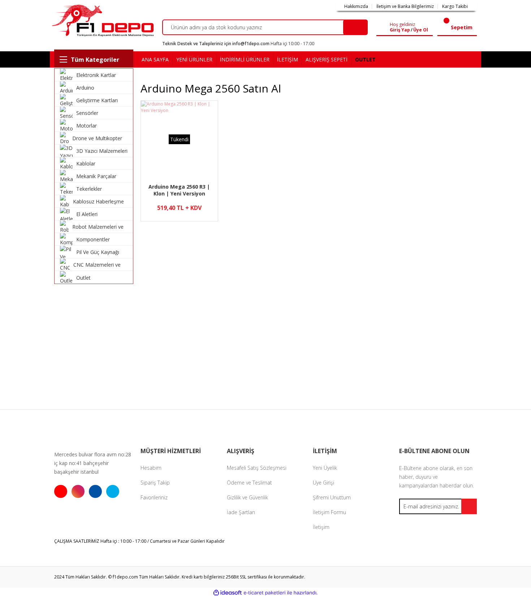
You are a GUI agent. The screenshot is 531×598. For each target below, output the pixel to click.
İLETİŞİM (287, 59)
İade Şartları (241, 512)
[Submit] (469, 506)
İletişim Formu (329, 512)
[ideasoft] (227, 592)
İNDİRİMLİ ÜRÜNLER (244, 59)
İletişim (321, 527)
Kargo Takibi (455, 6)
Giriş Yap (400, 30)
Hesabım (151, 467)
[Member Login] (384, 27)
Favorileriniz (154, 497)
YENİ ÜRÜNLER (194, 59)
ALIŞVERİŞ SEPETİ (326, 59)
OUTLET (365, 59)
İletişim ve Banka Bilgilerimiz (405, 6)
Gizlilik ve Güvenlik (247, 497)
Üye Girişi (323, 482)
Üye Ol (420, 30)
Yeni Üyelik (325, 467)
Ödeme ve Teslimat (249, 482)
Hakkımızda (356, 6)
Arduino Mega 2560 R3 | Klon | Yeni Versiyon (179, 190)
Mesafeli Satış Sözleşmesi (256, 467)
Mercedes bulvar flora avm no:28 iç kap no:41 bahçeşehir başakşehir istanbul (92, 463)
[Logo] (102, 20)
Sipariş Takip (155, 482)
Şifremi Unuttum (332, 497)
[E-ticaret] (264, 593)
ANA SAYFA (155, 59)
